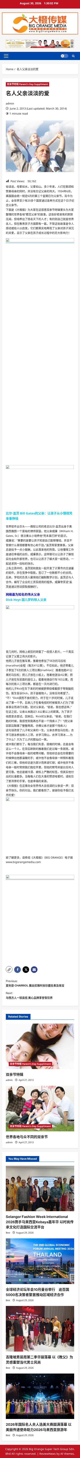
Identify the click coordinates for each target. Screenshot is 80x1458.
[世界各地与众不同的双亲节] (40, 1108)
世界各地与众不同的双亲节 (27, 1137)
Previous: (35, 983)
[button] (6, 56)
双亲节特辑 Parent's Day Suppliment (27, 84)
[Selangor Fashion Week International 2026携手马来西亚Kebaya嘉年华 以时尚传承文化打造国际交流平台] (40, 1188)
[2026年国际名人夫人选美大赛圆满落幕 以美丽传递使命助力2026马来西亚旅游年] (40, 1396)
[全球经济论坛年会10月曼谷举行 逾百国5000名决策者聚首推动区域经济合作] (40, 1261)
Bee (8, 1232)
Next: (29, 995)
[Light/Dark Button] (64, 56)
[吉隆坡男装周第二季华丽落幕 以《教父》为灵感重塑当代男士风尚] (40, 1329)
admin (10, 103)
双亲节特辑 (14, 1075)
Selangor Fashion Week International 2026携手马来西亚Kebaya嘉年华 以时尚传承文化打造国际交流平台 (40, 1222)
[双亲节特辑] (40, 1046)
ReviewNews (47, 1453)
